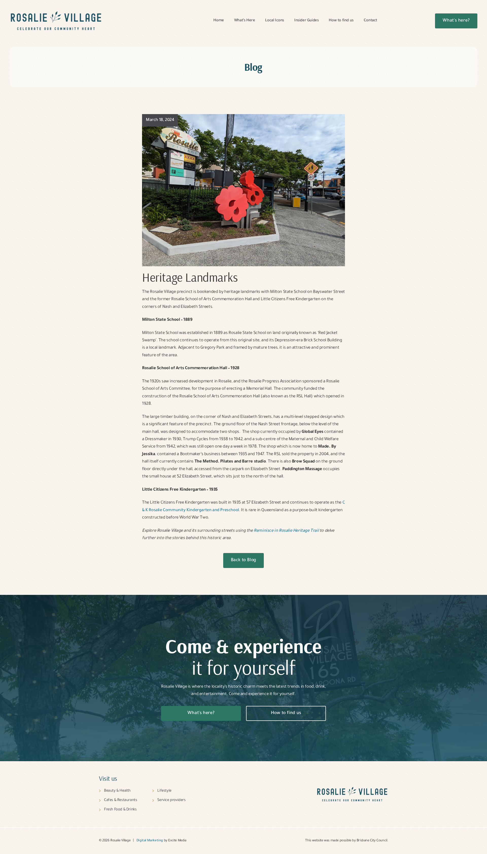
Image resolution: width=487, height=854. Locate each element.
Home (218, 21)
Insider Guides (306, 21)
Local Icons (274, 21)
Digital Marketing (149, 841)
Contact (370, 21)
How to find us (341, 21)
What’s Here (244, 21)
